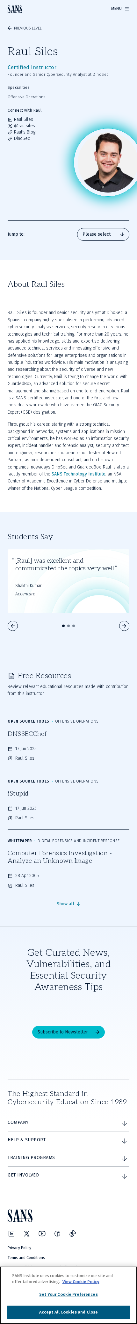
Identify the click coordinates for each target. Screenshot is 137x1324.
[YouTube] (42, 1233)
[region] (68, 1295)
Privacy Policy (19, 1248)
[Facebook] (57, 1233)
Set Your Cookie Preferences (68, 1294)
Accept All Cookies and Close (68, 1312)
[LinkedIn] (11, 1233)
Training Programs (31, 1157)
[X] (27, 1233)
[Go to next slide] (124, 626)
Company (18, 1122)
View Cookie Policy (80, 1281)
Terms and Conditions (26, 1257)
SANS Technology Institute (78, 474)
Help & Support (27, 1140)
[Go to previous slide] (13, 626)
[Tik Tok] (72, 1233)
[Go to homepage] (15, 9)
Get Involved (23, 1175)
